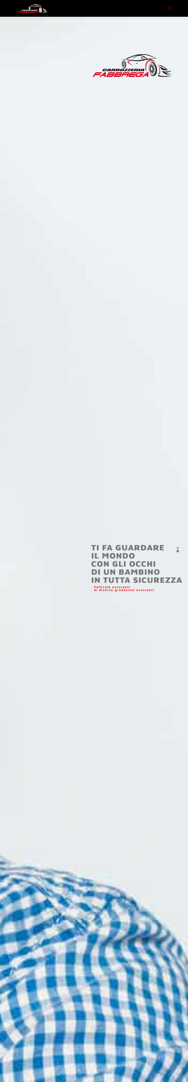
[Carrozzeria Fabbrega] (33, 8)
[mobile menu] (169, 8)
